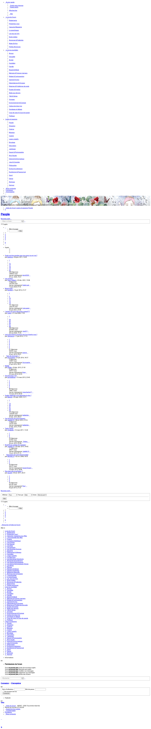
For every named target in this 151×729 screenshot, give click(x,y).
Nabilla (7, 366)
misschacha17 (27, 392)
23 (10, 410)
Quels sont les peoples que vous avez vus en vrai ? (21, 255)
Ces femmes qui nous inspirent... (15, 418)
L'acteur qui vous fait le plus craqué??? (17, 311)
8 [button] (5, 243)
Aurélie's (10, 290)
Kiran (24, 372)
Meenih (9, 397)
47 (10, 324)
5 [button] (5, 239)
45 (10, 321)
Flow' (24, 486)
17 (10, 265)
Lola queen (25, 308)
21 (10, 407)
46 (10, 323)
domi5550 (25, 275)
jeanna (24, 352)
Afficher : (5, 495)
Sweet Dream (26, 468)
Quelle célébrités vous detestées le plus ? (18, 395)
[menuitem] (16, 5)
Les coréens (9, 278)
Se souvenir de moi (10, 691)
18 (10, 267)
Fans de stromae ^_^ (13, 356)
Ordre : (35, 495)
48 (10, 326)
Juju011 (25, 331)
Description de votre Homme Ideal (17, 455)
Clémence (10, 336)
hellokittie (25, 415)
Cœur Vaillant (11, 280)
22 (10, 408)
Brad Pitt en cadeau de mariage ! (15, 445)
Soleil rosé (25, 285)
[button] (5, 227)
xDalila (9, 367)
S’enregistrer (16, 683)
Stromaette (11, 357)
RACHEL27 (10, 456)
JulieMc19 (10, 420)
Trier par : (21, 495)
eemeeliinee (11, 377)
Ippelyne (10, 257)
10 (10, 298)
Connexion (5, 683)
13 (10, 303)
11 (10, 300)
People (5, 214)
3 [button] (5, 236)
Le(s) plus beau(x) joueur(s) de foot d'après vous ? (21, 334)
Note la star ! (9, 288)
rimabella (10, 430)
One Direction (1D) (11, 376)
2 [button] (5, 234)
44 (10, 320)
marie (9, 313)
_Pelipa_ (25, 441)
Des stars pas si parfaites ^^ (14, 471)
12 (10, 301)
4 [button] (5, 238)
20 (10, 270)
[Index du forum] (21, 202)
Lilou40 (9, 473)
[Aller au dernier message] (29, 275)
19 (10, 269)
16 (10, 264)
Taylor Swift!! (9, 428)
